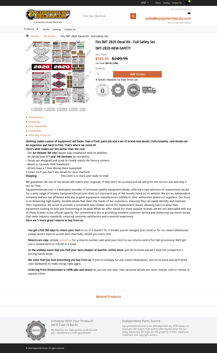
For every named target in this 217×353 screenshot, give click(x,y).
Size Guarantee (38, 126)
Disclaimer (35, 130)
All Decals (49, 36)
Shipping (34, 121)
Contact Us (177, 3)
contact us (65, 240)
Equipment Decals (40, 348)
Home (158, 3)
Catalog (166, 3)
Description (36, 117)
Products (29, 29)
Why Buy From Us (40, 135)
